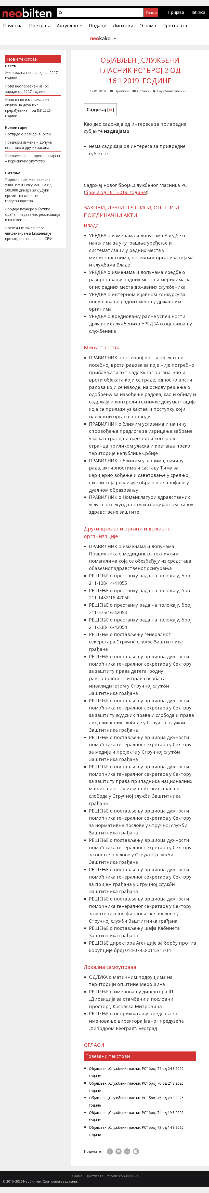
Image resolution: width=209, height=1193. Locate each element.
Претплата (94, 1176)
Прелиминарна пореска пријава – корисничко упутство (32, 158)
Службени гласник (171, 91)
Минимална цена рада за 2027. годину (31, 75)
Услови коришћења (123, 1176)
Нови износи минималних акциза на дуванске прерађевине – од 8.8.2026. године (28, 107)
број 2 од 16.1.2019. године (115, 192)
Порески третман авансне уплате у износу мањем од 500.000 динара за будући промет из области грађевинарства (28, 190)
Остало (143, 91)
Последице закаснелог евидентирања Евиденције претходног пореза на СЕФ (28, 233)
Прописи (122, 91)
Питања (12, 172)
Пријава (176, 12)
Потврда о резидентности (28, 134)
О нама (76, 1176)
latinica (198, 12)
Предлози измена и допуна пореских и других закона (28, 145)
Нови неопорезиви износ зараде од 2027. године (27, 89)
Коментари (16, 127)
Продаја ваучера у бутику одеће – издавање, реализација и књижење (32, 214)
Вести (11, 66)
